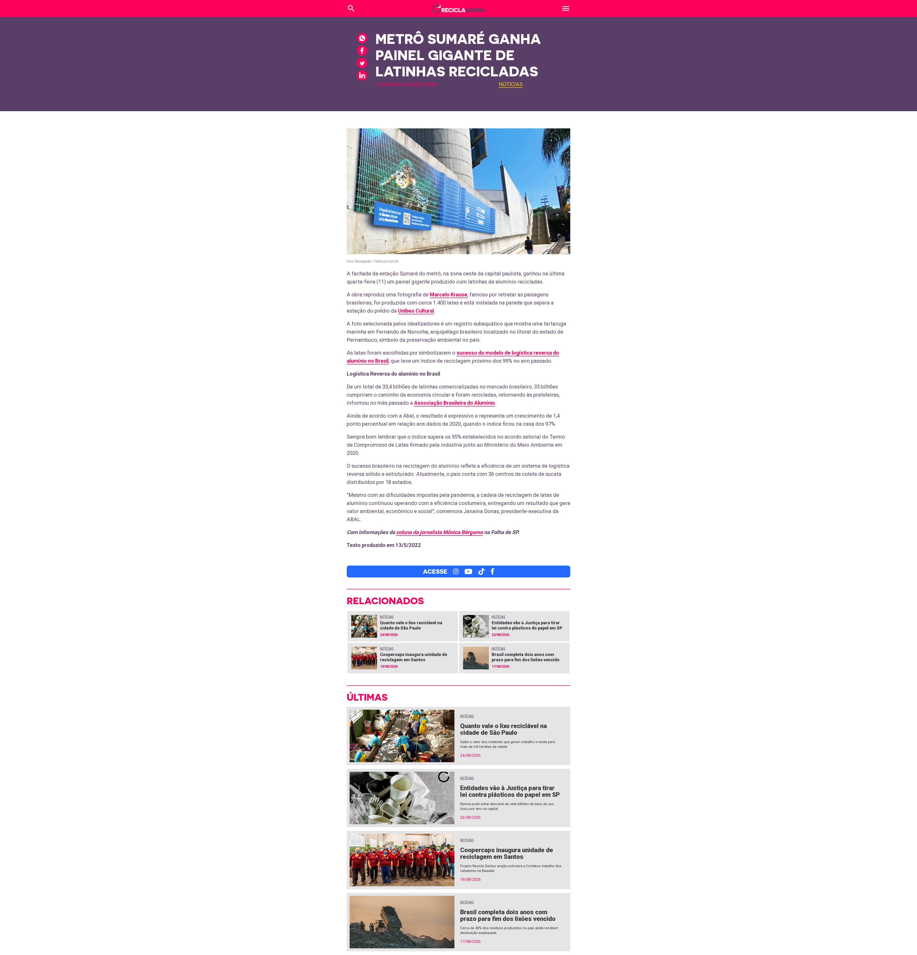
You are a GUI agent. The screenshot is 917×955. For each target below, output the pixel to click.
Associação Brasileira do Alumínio (454, 403)
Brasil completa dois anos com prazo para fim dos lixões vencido (526, 657)
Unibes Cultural (416, 311)
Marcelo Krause (448, 295)
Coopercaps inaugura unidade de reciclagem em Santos (413, 657)
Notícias (510, 84)
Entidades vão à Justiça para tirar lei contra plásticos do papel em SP (527, 625)
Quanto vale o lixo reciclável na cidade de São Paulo (411, 625)
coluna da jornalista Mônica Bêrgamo (439, 532)
